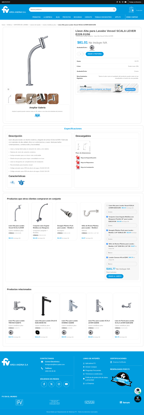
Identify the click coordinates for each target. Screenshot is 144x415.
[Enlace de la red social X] (119, 2)
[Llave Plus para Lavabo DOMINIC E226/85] (73, 306)
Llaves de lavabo (35, 25)
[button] (137, 391)
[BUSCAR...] (114, 9)
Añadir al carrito (114, 276)
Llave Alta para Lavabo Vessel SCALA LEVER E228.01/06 (16, 228)
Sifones (84, 230)
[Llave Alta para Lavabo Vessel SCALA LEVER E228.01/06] (17, 212)
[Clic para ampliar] (8, 89)
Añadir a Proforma (95, 54)
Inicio (3, 25)
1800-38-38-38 (50, 371)
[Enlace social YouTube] (125, 2)
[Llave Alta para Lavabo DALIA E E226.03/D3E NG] (46, 306)
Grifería (9, 25)
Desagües (60, 230)
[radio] (92, 47)
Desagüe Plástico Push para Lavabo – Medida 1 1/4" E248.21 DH (65, 228)
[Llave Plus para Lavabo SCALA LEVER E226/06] (99, 306)
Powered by (141, 403)
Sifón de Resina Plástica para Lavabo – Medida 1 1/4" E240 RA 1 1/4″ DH (90, 228)
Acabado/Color (82, 47)
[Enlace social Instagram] (122, 2)
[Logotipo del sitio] (14, 9)
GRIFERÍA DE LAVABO (21, 25)
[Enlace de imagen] (121, 379)
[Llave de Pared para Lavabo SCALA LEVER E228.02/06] (126, 306)
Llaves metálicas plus (49, 25)
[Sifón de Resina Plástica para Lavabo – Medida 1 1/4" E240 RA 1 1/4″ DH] (90, 212)
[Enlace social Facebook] (117, 2)
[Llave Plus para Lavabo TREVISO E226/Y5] (20, 306)
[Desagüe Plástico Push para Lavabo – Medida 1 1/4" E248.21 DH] (66, 212)
